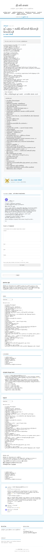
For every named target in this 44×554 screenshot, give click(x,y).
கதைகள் (13, 13)
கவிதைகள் (29, 13)
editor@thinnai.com (33, 285)
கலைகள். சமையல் (21, 13)
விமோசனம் (9, 114)
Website (4, 255)
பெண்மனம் (9, 102)
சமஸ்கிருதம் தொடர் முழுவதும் (9, 464)
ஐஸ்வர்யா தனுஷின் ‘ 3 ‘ (12, 144)
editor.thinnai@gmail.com (16, 287)
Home (24, 529)
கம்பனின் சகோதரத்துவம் (12, 100)
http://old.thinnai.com (18, 461)
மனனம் (8, 125)
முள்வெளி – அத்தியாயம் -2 (13, 132)
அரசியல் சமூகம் (7, 12)
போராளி (13, 383)
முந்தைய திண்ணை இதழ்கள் (30, 533)
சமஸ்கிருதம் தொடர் (28, 531)
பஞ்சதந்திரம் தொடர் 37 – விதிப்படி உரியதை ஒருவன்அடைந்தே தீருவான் (18, 136)
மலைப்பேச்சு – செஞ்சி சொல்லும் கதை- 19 (17, 108)
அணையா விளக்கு (11, 134)
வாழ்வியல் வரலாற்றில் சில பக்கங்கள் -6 (16, 123)
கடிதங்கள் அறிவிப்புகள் (10, 360)
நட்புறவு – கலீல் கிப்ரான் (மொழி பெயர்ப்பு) (14, 337)
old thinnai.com (29, 288)
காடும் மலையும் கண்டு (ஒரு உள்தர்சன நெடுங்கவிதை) (20, 141)
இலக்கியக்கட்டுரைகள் (30, 12)
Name (4, 244)
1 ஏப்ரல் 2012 (24, 41)
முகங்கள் (8, 126)
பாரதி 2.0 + (9, 143)
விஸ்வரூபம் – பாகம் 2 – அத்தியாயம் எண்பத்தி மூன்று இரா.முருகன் (19, 335)
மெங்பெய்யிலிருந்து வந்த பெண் (14, 131)
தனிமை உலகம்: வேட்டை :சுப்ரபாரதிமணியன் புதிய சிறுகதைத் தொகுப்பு (20, 314)
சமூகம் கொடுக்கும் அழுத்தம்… (12, 378)
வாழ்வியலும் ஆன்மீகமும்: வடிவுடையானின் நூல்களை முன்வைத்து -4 (19, 312)
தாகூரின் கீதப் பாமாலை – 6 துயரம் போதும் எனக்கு (19, 128)
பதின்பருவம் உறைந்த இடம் (13, 109)
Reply (6, 221)
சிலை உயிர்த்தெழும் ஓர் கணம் (14, 94)
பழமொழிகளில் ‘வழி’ (11, 106)
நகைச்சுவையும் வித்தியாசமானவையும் (13, 364)
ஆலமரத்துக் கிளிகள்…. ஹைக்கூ (15, 140)
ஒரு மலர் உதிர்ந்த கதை (12, 119)
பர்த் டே (8, 122)
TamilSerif (20, 462)
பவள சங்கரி (9, 34)
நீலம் (7, 159)
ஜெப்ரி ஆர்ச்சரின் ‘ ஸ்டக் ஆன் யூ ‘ (15, 146)
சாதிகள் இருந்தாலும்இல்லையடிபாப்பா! (18, 375)
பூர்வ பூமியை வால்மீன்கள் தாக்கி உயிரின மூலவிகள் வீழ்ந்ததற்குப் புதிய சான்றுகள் (20, 167)
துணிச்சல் (11, 382)
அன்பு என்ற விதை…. (15, 385)
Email (4, 249)
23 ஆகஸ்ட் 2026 (24, 17)
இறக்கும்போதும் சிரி (11, 158)
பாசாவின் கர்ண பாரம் (31, 94)
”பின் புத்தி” (9, 164)
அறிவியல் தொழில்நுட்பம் (18, 12)
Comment (5, 230)
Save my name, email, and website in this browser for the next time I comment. (16, 262)
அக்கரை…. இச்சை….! (11, 120)
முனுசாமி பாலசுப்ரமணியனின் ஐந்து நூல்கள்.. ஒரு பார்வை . (22, 162)
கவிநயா (10, 200)
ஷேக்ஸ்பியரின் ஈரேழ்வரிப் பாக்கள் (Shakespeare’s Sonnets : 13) (21, 138)
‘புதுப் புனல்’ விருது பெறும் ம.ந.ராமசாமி (16, 105)
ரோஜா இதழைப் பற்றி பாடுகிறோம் (15, 165)
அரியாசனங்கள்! (10, 129)
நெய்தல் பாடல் (10, 161)
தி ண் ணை (22, 5)
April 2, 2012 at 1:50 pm (9, 201)
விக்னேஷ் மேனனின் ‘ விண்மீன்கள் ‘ (15, 103)
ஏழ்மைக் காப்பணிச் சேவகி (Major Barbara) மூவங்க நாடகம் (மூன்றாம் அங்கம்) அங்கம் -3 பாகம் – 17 (20, 148)
